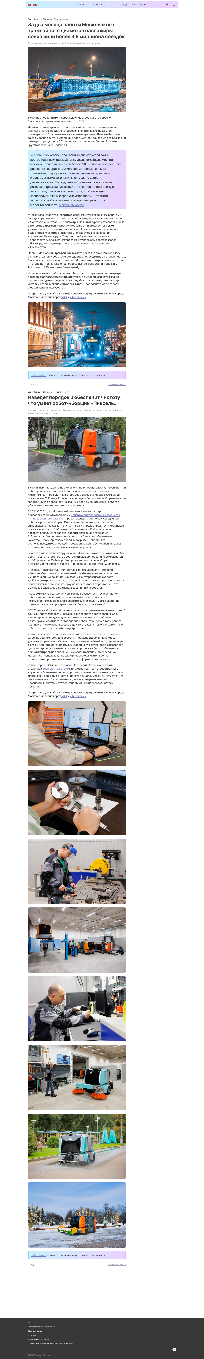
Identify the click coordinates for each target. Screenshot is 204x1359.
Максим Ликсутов (71, 205)
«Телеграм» (78, 297)
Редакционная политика (38, 1339)
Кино (81, 4)
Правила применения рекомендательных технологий (50, 1343)
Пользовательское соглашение (41, 1327)
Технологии (95, 4)
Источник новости (117, 384)
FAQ (29, 1322)
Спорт (142, 4)
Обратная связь (35, 1331)
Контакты (32, 1335)
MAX (64, 297)
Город (123, 4)
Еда (133, 4)
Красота (111, 4)
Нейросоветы (38, 375)
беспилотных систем (56, 668)
